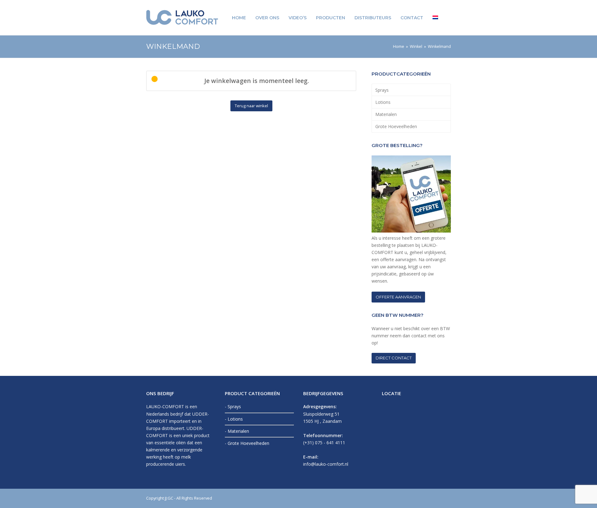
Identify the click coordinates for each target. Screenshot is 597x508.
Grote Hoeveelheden (396, 126)
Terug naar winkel (251, 106)
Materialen (386, 114)
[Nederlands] (435, 17)
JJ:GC (169, 498)
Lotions (383, 102)
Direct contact (394, 357)
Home (398, 46)
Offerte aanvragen (398, 296)
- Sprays (233, 406)
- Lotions (234, 419)
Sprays (382, 90)
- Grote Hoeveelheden (247, 443)
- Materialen (237, 431)
